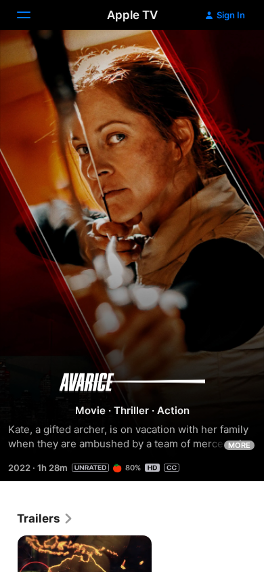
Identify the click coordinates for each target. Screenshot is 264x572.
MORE (239, 445)
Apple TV (132, 15)
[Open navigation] (32, 15)
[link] (45, 518)
